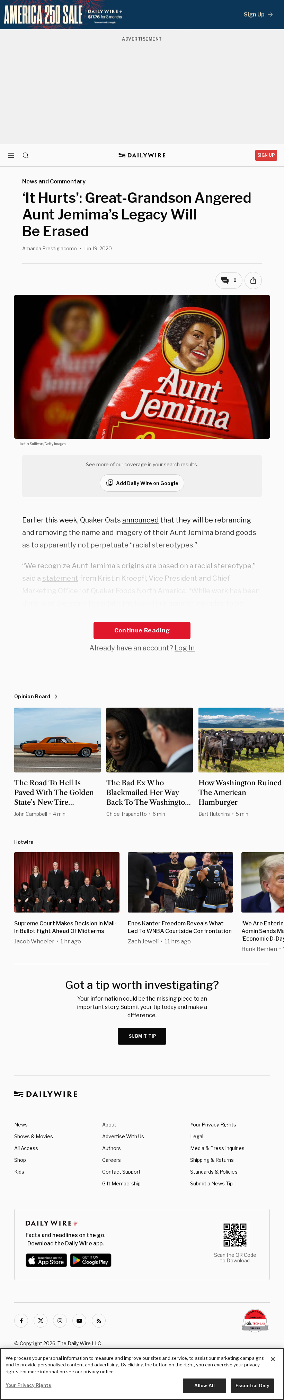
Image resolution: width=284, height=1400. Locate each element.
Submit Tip (143, 1036)
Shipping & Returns (212, 1160)
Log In (185, 648)
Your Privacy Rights (213, 1125)
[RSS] (99, 1321)
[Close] (273, 1359)
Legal (196, 1136)
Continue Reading (142, 630)
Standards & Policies (214, 1172)
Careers (111, 1160)
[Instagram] (60, 1321)
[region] (142, 1374)
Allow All (204, 1385)
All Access (26, 1148)
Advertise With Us (123, 1136)
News (21, 1124)
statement (60, 578)
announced (140, 520)
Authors (111, 1148)
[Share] (253, 280)
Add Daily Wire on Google (147, 483)
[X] (40, 1321)
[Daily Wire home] (142, 155)
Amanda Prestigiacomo (49, 248)
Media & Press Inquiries (217, 1148)
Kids (19, 1172)
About (109, 1124)
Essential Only (252, 1385)
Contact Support (121, 1172)
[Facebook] (21, 1321)
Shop (20, 1160)
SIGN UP (266, 155)
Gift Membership (121, 1183)
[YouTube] (79, 1321)
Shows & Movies (33, 1136)
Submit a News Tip (211, 1183)
